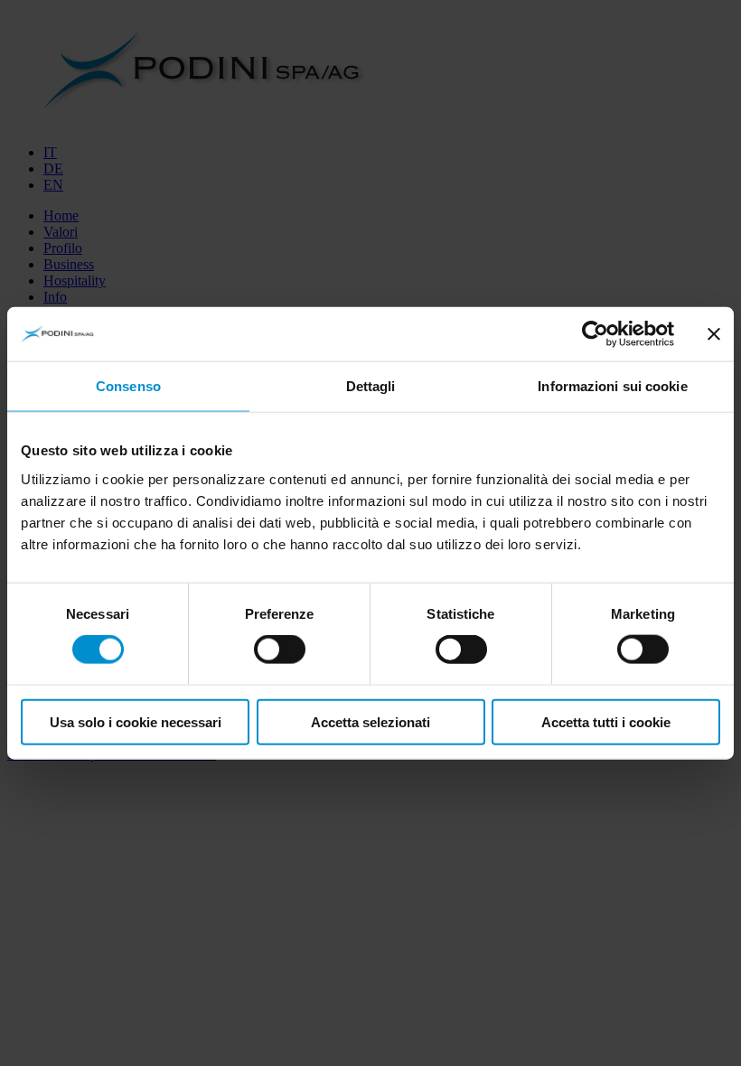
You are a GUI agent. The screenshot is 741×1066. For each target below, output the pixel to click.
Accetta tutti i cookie (606, 721)
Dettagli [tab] (371, 386)
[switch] (279, 649)
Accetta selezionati (370, 721)
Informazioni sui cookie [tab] (612, 386)
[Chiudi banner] (714, 334)
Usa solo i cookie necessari (135, 721)
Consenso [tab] (128, 386)
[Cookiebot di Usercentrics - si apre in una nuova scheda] (595, 334)
